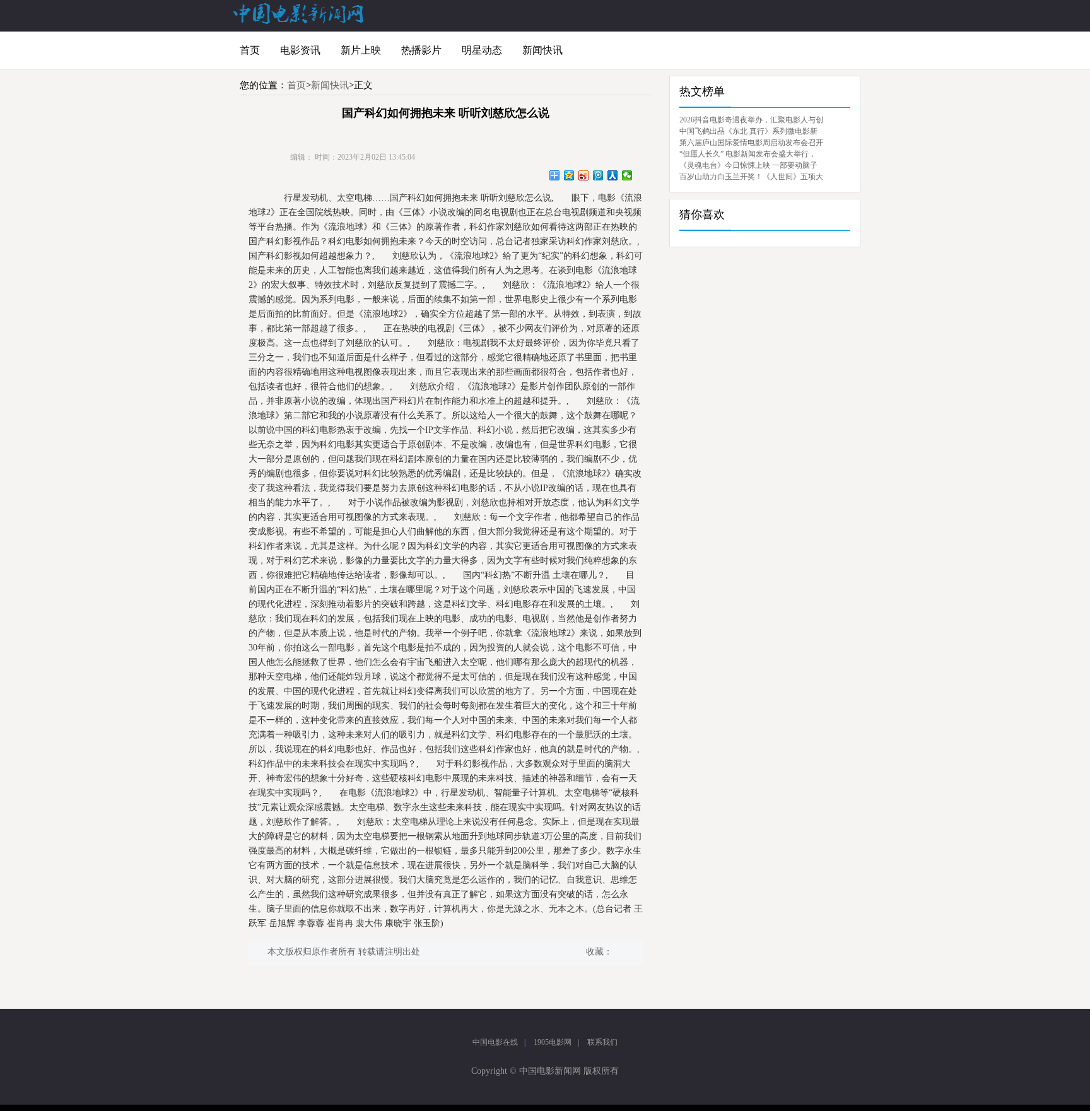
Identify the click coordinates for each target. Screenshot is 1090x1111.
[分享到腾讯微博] (598, 175)
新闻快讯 (542, 50)
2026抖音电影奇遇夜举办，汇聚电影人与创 (751, 119)
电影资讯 (300, 50)
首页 (250, 50)
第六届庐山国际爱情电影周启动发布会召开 (751, 142)
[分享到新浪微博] (583, 175)
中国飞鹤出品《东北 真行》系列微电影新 (748, 131)
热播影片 (421, 50)
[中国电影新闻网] (299, 21)
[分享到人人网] (612, 175)
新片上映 (361, 50)
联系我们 (602, 1042)
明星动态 (482, 50)
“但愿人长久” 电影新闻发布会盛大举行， (747, 154)
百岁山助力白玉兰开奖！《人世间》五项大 (751, 176)
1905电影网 (552, 1042)
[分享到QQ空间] (569, 175)
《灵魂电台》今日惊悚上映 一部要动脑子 (748, 165)
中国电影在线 (495, 1042)
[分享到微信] (627, 175)
